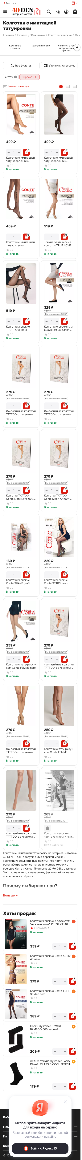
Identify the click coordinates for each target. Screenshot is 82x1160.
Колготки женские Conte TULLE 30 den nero (50, 992)
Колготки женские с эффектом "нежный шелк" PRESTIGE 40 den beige (50, 922)
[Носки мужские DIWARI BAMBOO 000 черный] (16, 1039)
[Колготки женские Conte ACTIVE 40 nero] (16, 969)
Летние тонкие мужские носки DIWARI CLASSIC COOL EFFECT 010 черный (50, 1062)
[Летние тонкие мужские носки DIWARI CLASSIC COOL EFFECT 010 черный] (16, 1074)
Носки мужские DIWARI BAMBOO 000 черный (45, 1027)
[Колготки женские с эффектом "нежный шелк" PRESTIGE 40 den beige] (16, 934)
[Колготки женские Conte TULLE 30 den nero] (16, 1004)
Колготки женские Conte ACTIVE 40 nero (51, 957)
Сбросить (28, 77)
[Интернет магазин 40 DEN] (26, 11)
